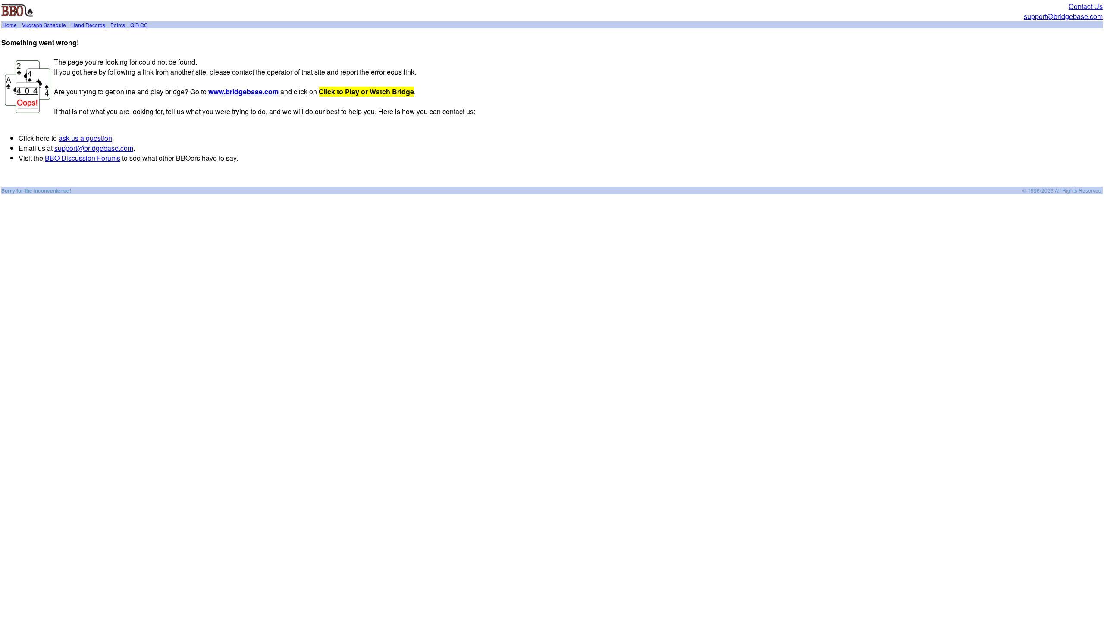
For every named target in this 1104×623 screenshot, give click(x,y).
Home (10, 24)
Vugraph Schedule (44, 24)
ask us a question (85, 138)
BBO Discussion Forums (82, 158)
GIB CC (139, 24)
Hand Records (88, 24)
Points (117, 24)
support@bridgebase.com (1063, 16)
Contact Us (1086, 6)
